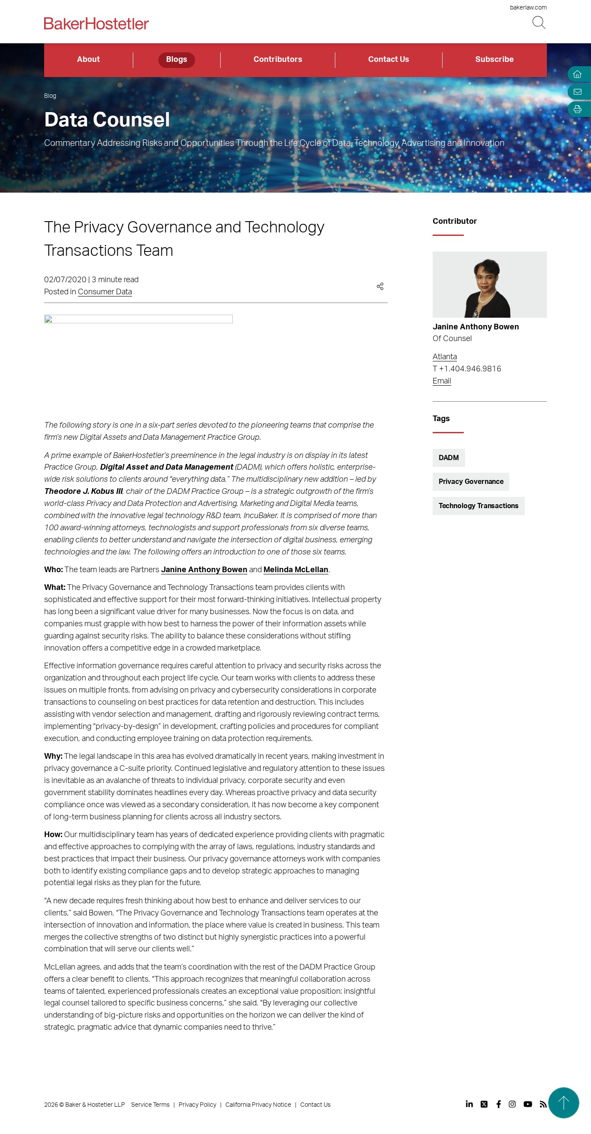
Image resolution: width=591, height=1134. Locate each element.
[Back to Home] (96, 23)
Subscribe (494, 60)
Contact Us (388, 60)
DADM (449, 457)
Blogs (176, 60)
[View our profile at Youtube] (528, 1104)
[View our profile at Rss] (543, 1104)
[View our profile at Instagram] (512, 1104)
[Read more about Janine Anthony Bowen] (489, 284)
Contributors (278, 60)
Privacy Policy (197, 1105)
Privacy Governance (471, 481)
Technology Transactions (479, 506)
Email (442, 381)
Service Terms (150, 1105)
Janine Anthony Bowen (476, 327)
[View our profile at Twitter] (484, 1104)
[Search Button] (540, 23)
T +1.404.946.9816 (467, 369)
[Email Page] (575, 91)
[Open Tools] (575, 109)
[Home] (575, 74)
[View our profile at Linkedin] (469, 1104)
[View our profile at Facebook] (498, 1104)
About (88, 60)
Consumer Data (105, 292)
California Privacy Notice (258, 1105)
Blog (50, 96)
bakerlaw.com (528, 8)
